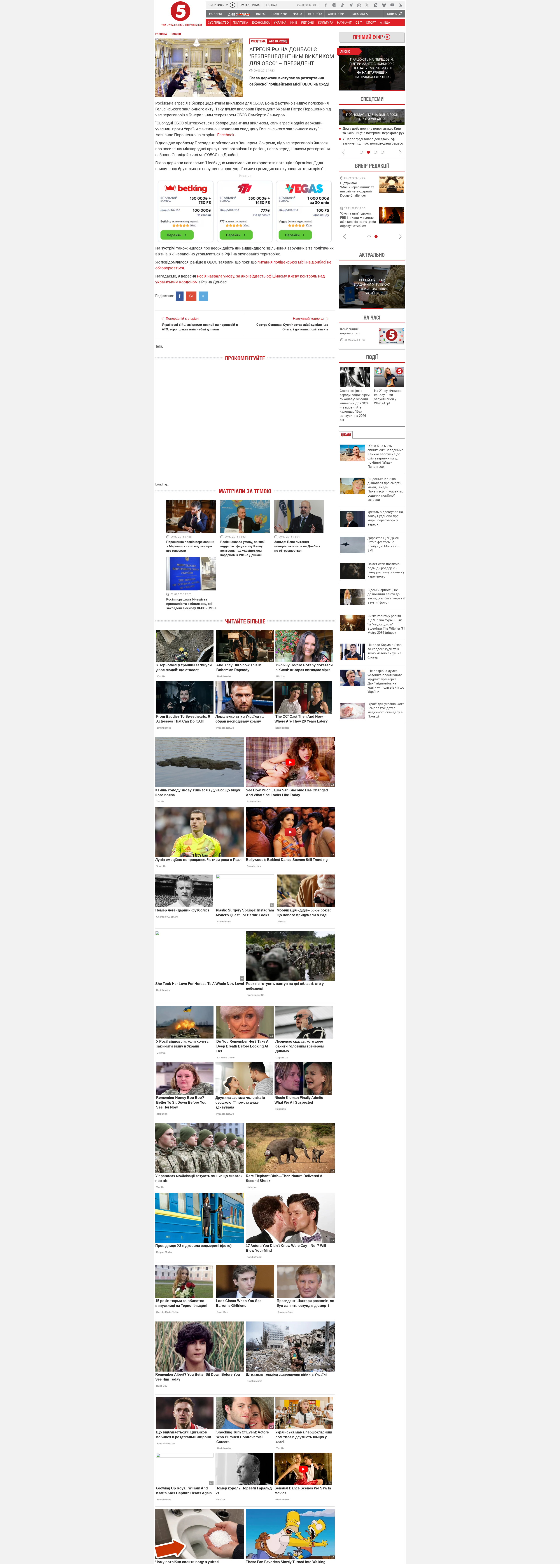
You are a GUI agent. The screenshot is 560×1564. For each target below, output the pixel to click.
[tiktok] (342, 5)
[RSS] (400, 5)
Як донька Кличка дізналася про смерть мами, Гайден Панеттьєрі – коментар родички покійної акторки (385, 489)
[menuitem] (215, 13)
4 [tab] (382, 152)
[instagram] (334, 5)
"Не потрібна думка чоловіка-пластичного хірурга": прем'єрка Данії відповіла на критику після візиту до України (386, 681)
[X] (367, 5)
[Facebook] (326, 5)
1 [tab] (355, 90)
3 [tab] (375, 152)
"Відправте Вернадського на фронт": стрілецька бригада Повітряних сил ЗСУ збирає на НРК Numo (355, 223)
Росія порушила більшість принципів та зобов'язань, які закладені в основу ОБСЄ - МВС (191, 603)
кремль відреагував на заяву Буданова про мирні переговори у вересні (385, 518)
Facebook (225, 135)
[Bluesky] (384, 5)
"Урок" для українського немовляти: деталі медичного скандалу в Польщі (386, 710)
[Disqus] (245, 426)
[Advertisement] (245, 209)
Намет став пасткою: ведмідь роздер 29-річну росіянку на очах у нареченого (386, 570)
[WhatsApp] (359, 5)
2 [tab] (388, 90)
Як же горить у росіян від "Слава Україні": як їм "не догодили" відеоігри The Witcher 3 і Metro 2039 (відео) (386, 624)
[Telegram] (350, 5)
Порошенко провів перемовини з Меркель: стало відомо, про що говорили (190, 546)
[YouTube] (392, 5)
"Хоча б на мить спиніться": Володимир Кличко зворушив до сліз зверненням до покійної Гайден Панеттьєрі (385, 456)
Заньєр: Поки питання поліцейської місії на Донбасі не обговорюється (297, 546)
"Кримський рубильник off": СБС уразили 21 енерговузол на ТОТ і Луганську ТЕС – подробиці (368, 133)
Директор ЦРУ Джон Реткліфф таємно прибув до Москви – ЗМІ (383, 544)
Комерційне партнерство (350, 331)
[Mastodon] (375, 5)
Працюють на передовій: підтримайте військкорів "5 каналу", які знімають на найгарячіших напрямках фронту (358, 195)
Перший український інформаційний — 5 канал (180, 14)
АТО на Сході (278, 41)
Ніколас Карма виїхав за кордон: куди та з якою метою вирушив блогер (385, 651)
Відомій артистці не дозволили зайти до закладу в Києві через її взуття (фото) (386, 596)
